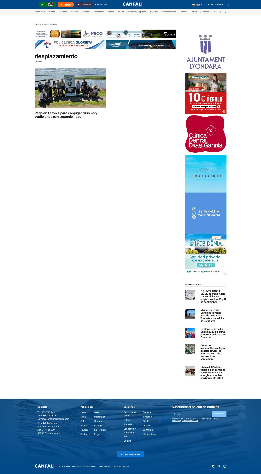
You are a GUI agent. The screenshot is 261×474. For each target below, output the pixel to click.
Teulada (84, 429)
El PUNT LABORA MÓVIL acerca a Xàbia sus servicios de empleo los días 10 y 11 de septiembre (213, 296)
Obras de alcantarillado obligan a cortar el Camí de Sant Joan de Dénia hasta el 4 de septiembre (212, 352)
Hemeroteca (149, 434)
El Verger (99, 425)
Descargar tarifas (132, 454)
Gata (96, 412)
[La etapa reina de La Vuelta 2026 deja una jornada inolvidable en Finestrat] (190, 333)
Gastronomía (99, 12)
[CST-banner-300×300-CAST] (205, 212)
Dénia (83, 412)
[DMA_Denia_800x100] (141, 33)
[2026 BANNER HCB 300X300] (205, 253)
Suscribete (219, 414)
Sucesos (74, 12)
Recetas (206, 12)
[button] (33, 4)
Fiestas (121, 12)
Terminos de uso (104, 466)
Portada (38, 24)
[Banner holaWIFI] (141, 44)
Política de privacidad (121, 466)
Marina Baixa (40, 12)
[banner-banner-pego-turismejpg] (70, 33)
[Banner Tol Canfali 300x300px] (205, 93)
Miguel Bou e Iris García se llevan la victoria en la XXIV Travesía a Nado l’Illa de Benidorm (212, 315)
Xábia (83, 416)
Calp (82, 421)
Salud (126, 436)
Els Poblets (100, 429)
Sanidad (86, 12)
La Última (194, 12)
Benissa (84, 425)
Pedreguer (99, 416)
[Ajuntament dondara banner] (205, 52)
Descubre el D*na (169, 12)
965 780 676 (49, 415)
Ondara (98, 421)
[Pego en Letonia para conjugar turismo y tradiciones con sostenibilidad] (70, 88)
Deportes (154, 12)
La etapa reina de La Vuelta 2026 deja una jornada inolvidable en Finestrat (213, 333)
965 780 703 (48, 412)
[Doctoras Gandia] (205, 134)
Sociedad (63, 12)
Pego (97, 434)
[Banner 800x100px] (70, 44)
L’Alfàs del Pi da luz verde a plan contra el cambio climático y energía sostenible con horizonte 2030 (212, 372)
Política (52, 12)
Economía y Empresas (137, 12)
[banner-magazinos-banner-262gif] (205, 173)
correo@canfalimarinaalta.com (53, 418)
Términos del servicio (190, 421)
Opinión (184, 12)
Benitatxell (85, 434)
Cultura (111, 12)
